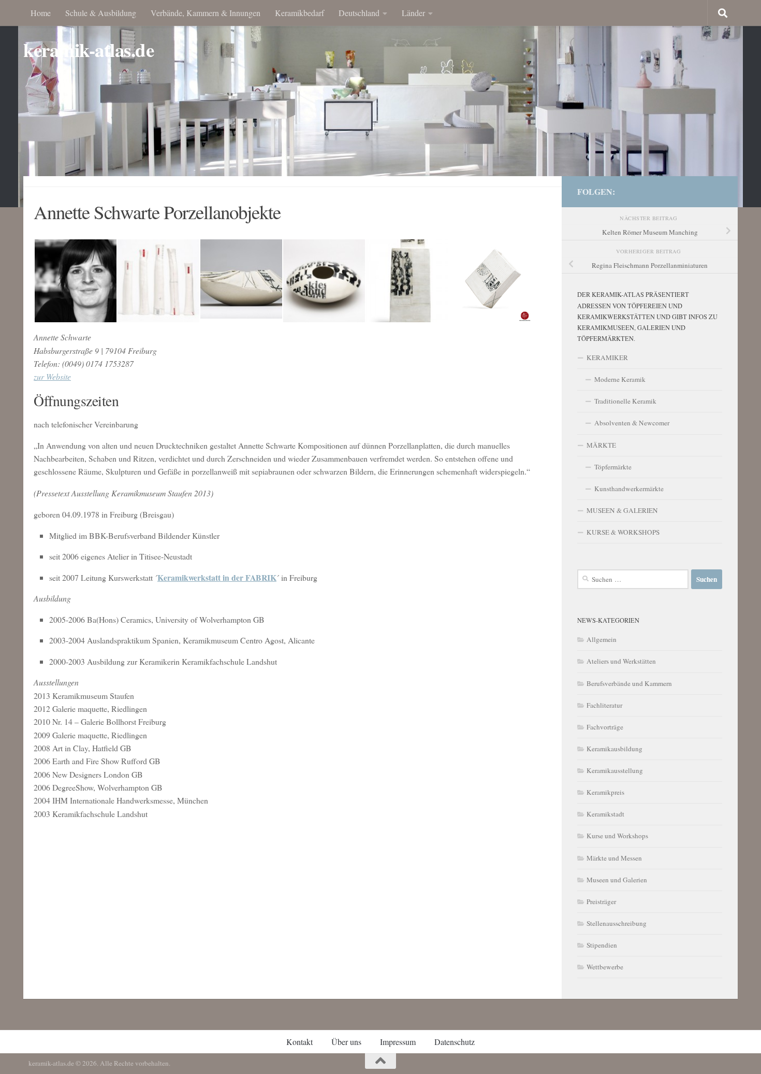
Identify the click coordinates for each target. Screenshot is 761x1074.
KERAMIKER (607, 357)
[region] (380, 103)
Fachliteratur (604, 705)
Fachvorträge (605, 727)
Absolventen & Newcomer (631, 422)
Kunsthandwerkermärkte (629, 488)
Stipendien (602, 945)
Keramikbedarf (299, 12)
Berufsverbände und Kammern (629, 683)
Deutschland (359, 12)
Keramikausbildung (614, 748)
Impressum (398, 1041)
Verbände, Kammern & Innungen (205, 12)
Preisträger (601, 901)
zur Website (52, 376)
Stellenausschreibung (617, 923)
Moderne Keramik (620, 379)
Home (41, 12)
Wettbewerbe (605, 966)
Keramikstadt (605, 814)
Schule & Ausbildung (100, 12)
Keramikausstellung (615, 770)
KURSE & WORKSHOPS (623, 532)
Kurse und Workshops (617, 835)
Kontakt (299, 1041)
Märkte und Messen (614, 858)
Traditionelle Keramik (625, 401)
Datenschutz (454, 1041)
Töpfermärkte (613, 466)
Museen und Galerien (617, 879)
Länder (413, 12)
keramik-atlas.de (88, 50)
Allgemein (602, 639)
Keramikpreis (605, 792)
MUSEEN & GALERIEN (622, 510)
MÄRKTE (601, 445)
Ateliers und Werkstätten (621, 661)
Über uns (346, 1041)
